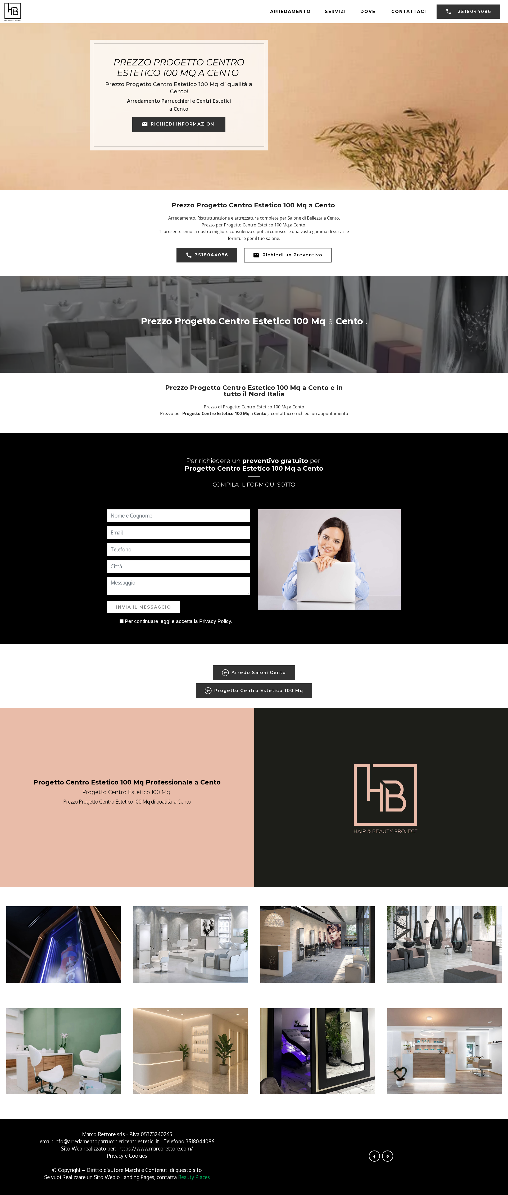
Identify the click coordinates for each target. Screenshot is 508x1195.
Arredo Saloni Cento (259, 672)
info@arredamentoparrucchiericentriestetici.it (106, 1141)
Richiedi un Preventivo (292, 254)
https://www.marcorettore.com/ (156, 1148)
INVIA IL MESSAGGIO (143, 607)
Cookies (138, 1155)
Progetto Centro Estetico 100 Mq (258, 690)
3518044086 (474, 11)
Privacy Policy (215, 621)
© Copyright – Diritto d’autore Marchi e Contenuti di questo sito (127, 1170)
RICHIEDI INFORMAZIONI (183, 124)
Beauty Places (194, 1177)
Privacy (116, 1155)
